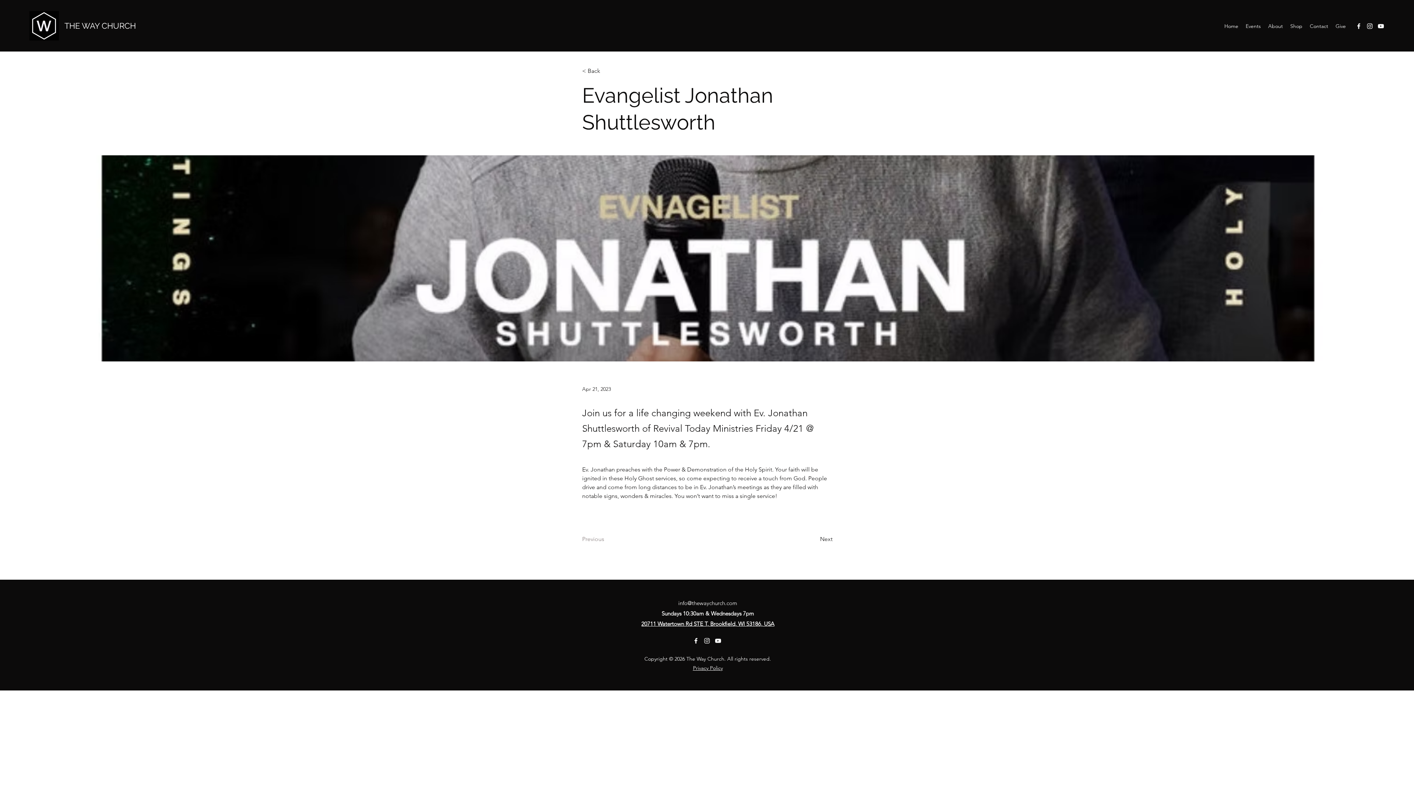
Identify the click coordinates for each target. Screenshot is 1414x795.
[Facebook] (1358, 26)
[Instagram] (1369, 26)
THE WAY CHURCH (100, 26)
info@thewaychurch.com (707, 603)
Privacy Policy (708, 668)
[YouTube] (1381, 26)
